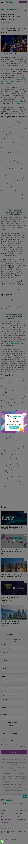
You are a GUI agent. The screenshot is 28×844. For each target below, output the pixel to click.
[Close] (24, 414)
